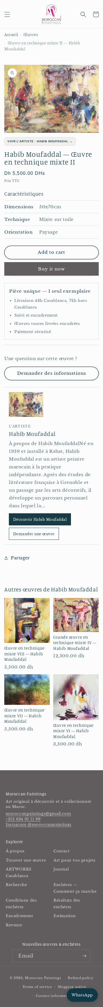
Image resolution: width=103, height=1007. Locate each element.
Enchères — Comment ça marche (75, 888)
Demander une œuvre (34, 534)
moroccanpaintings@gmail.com (38, 813)
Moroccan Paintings (43, 978)
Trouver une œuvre (26, 860)
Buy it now (51, 269)
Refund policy (80, 978)
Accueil (11, 35)
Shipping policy (72, 987)
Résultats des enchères (67, 903)
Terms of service (37, 987)
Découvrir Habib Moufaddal (40, 519)
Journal (61, 869)
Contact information (54, 996)
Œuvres (30, 35)
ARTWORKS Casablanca (18, 872)
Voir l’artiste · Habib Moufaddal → (40, 141)
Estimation (65, 916)
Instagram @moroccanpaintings (39, 824)
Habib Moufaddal (32, 433)
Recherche (16, 885)
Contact (62, 851)
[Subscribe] (84, 956)
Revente (14, 925)
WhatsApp (82, 995)
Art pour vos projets (75, 860)
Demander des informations (51, 373)
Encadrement (19, 916)
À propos (15, 851)
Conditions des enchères (21, 903)
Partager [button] (20, 558)
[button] (7, 14)
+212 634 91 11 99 (23, 819)
